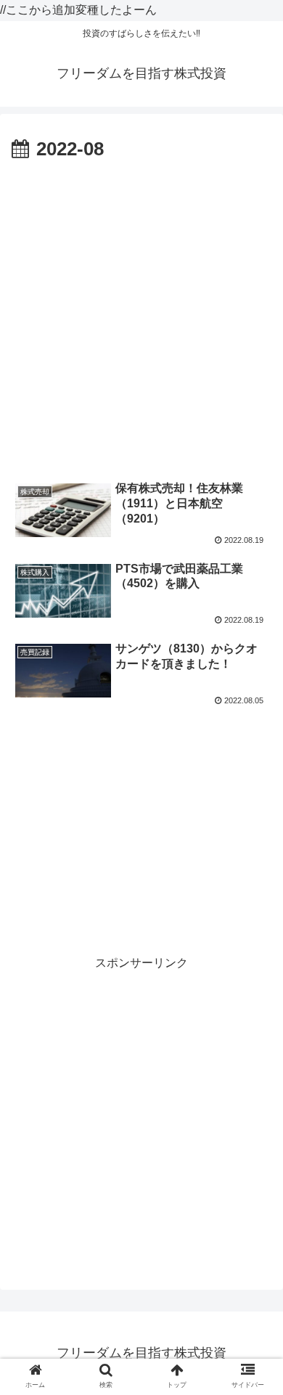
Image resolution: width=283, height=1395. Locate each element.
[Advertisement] (141, 315)
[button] (254, 1233)
